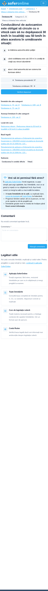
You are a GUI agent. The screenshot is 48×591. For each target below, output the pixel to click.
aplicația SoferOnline (13, 182)
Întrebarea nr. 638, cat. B (31, 105)
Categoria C (30, 9)
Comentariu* (6, 227)
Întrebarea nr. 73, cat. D (10, 108)
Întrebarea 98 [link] (34, 12)
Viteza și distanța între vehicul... (13, 12)
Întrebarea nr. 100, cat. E (10, 117)
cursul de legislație (13, 196)
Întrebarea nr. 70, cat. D (10, 105)
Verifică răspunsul (24, 92)
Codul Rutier (27, 196)
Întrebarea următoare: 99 (22, 86)
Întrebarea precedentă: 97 (25, 80)
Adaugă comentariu (37, 247)
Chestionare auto (15, 9)
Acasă (3, 9)
